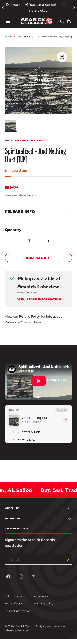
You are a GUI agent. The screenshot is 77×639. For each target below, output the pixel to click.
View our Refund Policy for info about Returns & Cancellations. (33, 319)
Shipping (9, 194)
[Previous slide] (15, 80)
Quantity (13, 229)
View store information (39, 299)
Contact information (17, 611)
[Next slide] (62, 80)
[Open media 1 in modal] (62, 57)
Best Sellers (24, 36)
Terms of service (15, 603)
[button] (8, 21)
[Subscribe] (68, 559)
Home (8, 36)
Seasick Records (25, 626)
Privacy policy (39, 596)
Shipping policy (43, 603)
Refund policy (13, 596)
